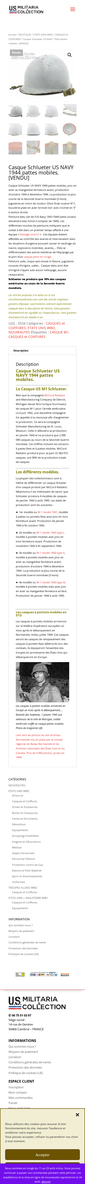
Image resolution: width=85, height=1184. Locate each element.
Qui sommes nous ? (20, 925)
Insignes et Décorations (26, 841)
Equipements (20, 830)
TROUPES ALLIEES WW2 (22, 887)
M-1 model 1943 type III (51, 582)
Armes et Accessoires (25, 807)
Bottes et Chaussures (25, 813)
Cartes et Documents (25, 818)
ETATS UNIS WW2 (43, 34)
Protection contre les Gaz (27, 865)
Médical (16, 847)
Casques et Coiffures (24, 801)
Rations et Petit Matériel (27, 870)
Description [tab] (20, 350)
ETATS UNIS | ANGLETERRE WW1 (28, 898)
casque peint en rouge (37, 256)
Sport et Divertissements (27, 876)
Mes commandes (20, 1097)
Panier (12, 1103)
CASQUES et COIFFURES (27, 336)
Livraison (14, 936)
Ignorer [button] (46, 1181)
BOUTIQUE (25, 34)
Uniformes (18, 882)
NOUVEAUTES (19, 332)
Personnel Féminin (23, 859)
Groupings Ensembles (25, 835)
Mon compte (17, 1092)
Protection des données (23, 948)
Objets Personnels (23, 853)
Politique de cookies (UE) (23, 954)
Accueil (12, 34)
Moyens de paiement (21, 931)
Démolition (19, 824)
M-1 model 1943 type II (50, 553)
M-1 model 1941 (47, 512)
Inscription (16, 1087)
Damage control (29, 234)
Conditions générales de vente (27, 942)
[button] (77, 1114)
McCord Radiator (54, 395)
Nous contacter (19, 1108)
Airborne (17, 795)
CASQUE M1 (59, 332)
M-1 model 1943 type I (50, 532)
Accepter (43, 1154)
